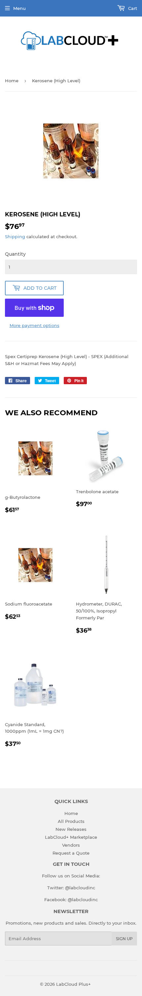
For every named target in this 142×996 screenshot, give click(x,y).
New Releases (71, 829)
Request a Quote (71, 853)
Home (11, 80)
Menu (19, 8)
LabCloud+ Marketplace (71, 837)
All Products (71, 821)
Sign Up (124, 938)
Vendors (71, 845)
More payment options (34, 325)
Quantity (15, 254)
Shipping (15, 236)
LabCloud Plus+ (73, 984)
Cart (132, 8)
